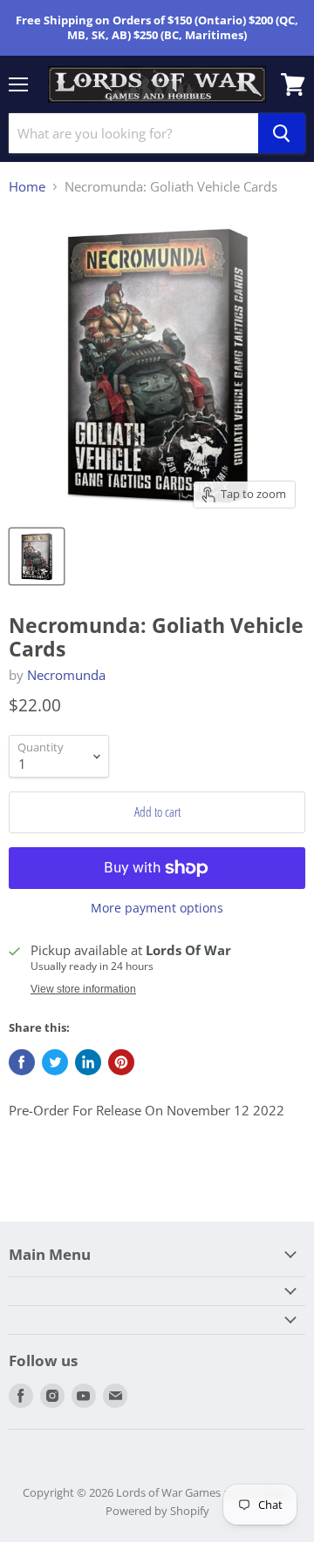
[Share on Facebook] (22, 1062)
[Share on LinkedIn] (88, 1062)
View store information (83, 989)
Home (27, 186)
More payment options (157, 908)
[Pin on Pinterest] (121, 1062)
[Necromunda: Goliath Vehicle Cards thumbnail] (37, 556)
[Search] (281, 133)
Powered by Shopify (157, 1510)
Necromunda (66, 674)
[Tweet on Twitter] (55, 1062)
